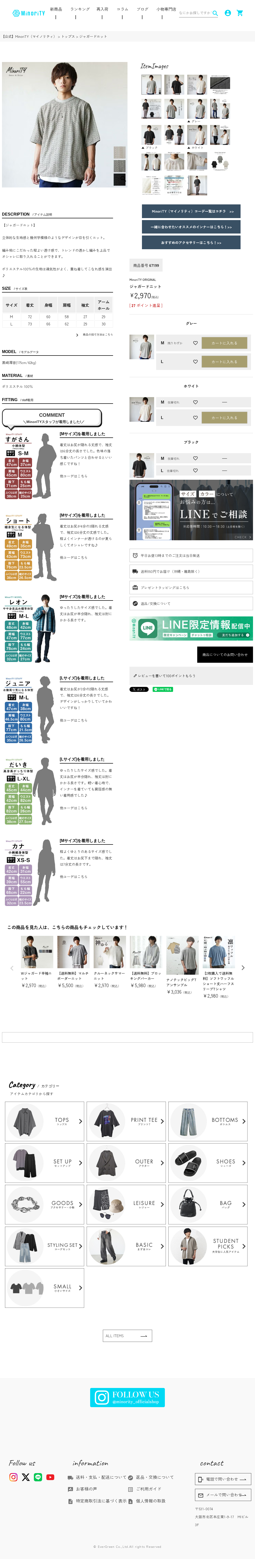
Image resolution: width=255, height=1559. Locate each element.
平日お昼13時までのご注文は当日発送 (170, 555)
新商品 (56, 9)
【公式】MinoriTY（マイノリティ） (29, 36)
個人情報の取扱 (147, 1501)
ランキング (80, 9)
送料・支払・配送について (97, 1477)
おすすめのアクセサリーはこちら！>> (191, 242)
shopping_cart (239, 13)
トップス (68, 36)
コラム (122, 9)
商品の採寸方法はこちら (93, 335)
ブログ (142, 9)
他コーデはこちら (74, 476)
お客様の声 (82, 1489)
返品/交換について (156, 603)
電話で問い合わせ (218, 1479)
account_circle (227, 13)
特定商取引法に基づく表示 (97, 1501)
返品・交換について (151, 1477)
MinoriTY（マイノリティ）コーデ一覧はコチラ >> (191, 211)
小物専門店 (166, 9)
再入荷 (102, 9)
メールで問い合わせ (220, 1495)
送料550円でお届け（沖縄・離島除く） (171, 571)
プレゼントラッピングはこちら (165, 587)
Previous (12, 968)
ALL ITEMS (115, 1335)
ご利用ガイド (144, 1489)
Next (243, 968)
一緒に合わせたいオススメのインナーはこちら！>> (191, 226)
